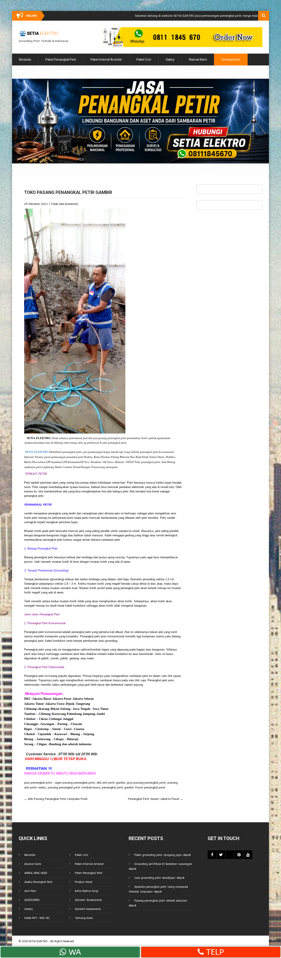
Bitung (28, 739)
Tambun (29, 714)
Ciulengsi (55, 719)
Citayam (76, 724)
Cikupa (58, 739)
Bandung (55, 744)
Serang (28, 744)
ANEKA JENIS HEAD (35, 873)
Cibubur (30, 719)
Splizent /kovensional (88, 900)
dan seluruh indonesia (76, 744)
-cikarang (42, 708)
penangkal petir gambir (117, 787)
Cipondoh (44, 734)
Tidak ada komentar (64, 204)
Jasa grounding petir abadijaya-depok (159, 877)
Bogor (28, 729)
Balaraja (72, 739)
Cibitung (44, 714)
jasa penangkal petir (38, 782)
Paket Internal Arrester (106, 59)
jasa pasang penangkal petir (146, 782)
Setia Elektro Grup (86, 891)
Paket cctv (143, 59)
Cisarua (79, 729)
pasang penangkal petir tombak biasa (74, 787)
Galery (170, 59)
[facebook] (212, 854)
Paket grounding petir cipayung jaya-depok (162, 855)
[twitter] (221, 854)
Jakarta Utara (54, 703)
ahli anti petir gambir (111, 782)
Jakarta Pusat (61, 698)
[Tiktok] (230, 854)
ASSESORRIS (32, 900)
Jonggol (68, 719)
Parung (62, 724)
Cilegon (42, 744)
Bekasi (55, 708)
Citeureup (42, 729)
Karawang (59, 714)
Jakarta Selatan (83, 698)
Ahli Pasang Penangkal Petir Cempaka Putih (55, 799)
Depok (70, 703)
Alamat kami (198, 59)
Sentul (56, 729)
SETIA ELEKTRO (38, 438)
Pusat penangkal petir (150, 787)
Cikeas (43, 719)
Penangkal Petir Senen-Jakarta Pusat (155, 799)
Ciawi (68, 729)
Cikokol (29, 734)
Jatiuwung (43, 739)
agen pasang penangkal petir (75, 782)
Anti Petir (30, 891)
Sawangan (47, 724)
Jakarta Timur (34, 703)
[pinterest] (239, 854)
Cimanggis (31, 724)
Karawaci (61, 734)
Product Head (83, 882)
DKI (27, 698)
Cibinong (30, 708)
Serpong (88, 734)
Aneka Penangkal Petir (38, 882)
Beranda (25, 59)
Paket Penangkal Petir (60, 59)
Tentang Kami (230, 59)
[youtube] (248, 854)
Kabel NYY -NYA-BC (37, 918)
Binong (75, 734)
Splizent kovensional (88, 909)
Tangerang (83, 703)
